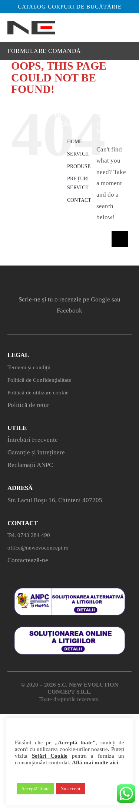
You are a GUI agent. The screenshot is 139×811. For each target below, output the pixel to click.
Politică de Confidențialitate (39, 380)
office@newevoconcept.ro (38, 548)
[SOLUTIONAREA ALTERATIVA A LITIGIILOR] (69, 590)
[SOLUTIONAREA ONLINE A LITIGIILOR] (69, 629)
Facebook (69, 310)
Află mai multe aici (95, 762)
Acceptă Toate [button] (35, 788)
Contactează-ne (27, 560)
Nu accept (70, 788)
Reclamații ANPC (30, 464)
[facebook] (39, 279)
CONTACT (79, 200)
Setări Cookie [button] (50, 756)
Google (100, 299)
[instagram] (59, 279)
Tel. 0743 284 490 (28, 535)
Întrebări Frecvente (32, 439)
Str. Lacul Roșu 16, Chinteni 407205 (54, 500)
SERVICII (78, 154)
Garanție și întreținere (36, 452)
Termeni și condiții (28, 367)
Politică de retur (28, 404)
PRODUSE (79, 166)
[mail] (100, 279)
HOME (74, 141)
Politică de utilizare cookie (38, 393)
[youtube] (80, 279)
